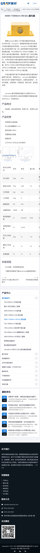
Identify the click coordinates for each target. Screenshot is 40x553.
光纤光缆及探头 (7, 363)
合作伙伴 (5, 491)
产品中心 (8, 9)
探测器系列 (6, 358)
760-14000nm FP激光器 (12, 324)
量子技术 (5, 354)
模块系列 (5, 371)
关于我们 (5, 494)
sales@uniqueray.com (11, 504)
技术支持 (5, 486)
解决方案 (5, 483)
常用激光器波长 (9, 341)
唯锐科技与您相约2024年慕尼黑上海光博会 (23, 430)
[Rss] (25, 551)
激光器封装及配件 (10, 345)
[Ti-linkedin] (20, 551)
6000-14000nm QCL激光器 (13, 315)
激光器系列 (17, 9)
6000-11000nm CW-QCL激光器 (31, 9)
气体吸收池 (6, 376)
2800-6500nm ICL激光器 (12, 311)
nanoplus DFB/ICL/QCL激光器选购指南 (17, 349)
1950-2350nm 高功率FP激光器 (14, 328)
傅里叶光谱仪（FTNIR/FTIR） (12, 367)
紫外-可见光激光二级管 (12, 306)
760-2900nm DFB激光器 (12, 302)
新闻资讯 (5, 488)
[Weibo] (14, 551)
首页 (2, 9)
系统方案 (5, 384)
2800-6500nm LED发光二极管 (14, 336)
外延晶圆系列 (6, 380)
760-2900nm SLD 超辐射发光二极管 (16, 332)
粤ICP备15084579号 (23, 548)
